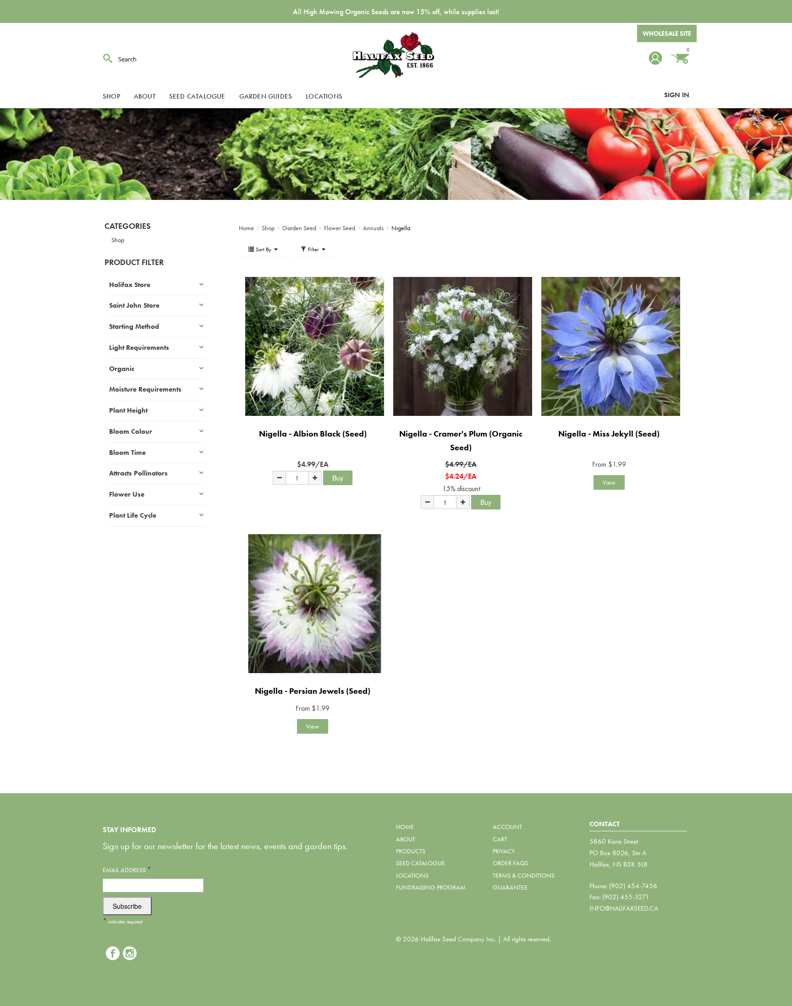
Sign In (676, 94)
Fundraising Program (431, 887)
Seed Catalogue (197, 96)
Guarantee (510, 887)
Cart (500, 839)
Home (405, 827)
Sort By (263, 249)
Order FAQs (510, 863)
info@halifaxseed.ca (623, 908)
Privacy (504, 851)
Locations (324, 96)
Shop (111, 96)
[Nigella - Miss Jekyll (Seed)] (608, 346)
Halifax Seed (396, 55)
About (144, 96)
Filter (313, 249)
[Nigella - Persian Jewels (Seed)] (312, 603)
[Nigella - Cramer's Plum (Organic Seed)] (460, 346)
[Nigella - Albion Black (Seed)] (312, 346)
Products (410, 851)
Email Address (127, 869)
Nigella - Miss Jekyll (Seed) (609, 433)
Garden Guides (265, 96)
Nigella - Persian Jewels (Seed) (312, 690)
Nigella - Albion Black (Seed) (313, 433)
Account (507, 827)
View (609, 482)
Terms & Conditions (524, 875)
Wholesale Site (667, 33)
